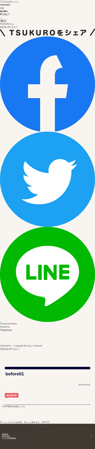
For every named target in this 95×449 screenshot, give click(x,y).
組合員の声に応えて (9, 27)
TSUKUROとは (7, 24)
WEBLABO (6, 436)
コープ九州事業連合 (9, 438)
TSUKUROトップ (8, 346)
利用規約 (5, 434)
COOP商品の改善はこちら (13, 406)
